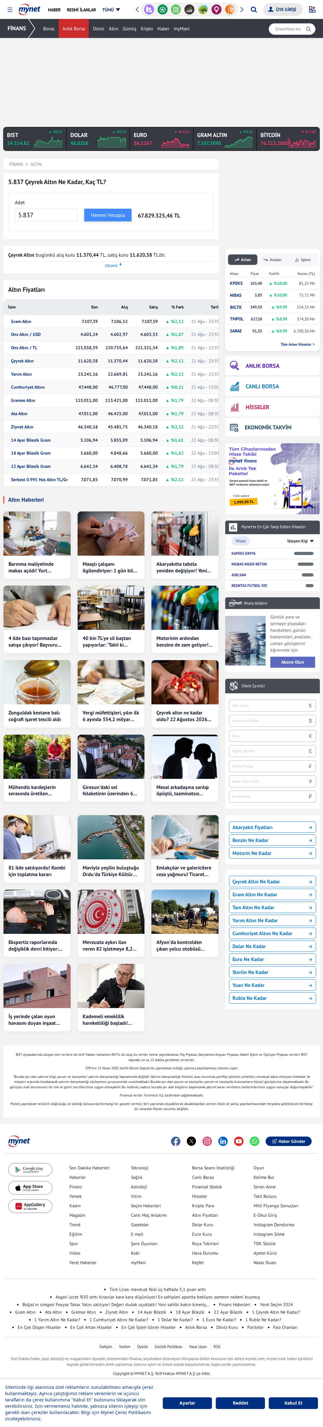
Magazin (77, 1215)
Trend (74, 1224)
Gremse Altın (23, 400)
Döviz (98, 29)
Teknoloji (140, 1168)
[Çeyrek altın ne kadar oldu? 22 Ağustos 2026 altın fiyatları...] (185, 682)
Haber (163, 29)
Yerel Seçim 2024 (276, 1304)
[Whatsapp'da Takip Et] (254, 1141)
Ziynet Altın (22, 427)
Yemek (75, 1196)
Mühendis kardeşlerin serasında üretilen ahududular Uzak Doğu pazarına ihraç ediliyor (34, 790)
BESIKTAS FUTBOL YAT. (250, 585)
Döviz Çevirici (253, 686)
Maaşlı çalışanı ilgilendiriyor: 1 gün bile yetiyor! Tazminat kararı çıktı (109, 567)
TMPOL (237, 319)
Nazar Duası (265, 1262)
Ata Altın (19, 413)
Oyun (259, 1168)
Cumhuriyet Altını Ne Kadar (262, 933)
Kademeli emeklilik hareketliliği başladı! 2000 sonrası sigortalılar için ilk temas (110, 1019)
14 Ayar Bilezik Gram (30, 440)
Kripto (147, 29)
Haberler (77, 1177)
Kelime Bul (264, 1177)
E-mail (137, 1234)
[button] (10, 10)
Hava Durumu (205, 1253)
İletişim (105, 1346)
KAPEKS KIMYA (243, 553)
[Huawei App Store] (30, 1206)
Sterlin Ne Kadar (250, 972)
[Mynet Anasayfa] (29, 7)
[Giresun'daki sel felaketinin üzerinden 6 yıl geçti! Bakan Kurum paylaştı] (111, 757)
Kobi (135, 1253)
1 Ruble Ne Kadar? (263, 1320)
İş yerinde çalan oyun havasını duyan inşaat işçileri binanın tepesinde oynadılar (36, 1019)
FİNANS (17, 28)
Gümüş (129, 29)
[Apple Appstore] (30, 1188)
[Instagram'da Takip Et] (207, 1141)
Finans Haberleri (234, 1304)
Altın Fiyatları (205, 1215)
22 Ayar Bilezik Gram (30, 466)
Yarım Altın (21, 374)
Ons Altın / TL (24, 347)
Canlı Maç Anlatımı (149, 1215)
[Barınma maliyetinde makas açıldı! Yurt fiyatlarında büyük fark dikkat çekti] (37, 533)
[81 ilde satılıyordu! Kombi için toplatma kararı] (37, 837)
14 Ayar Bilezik (152, 1312)
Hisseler (199, 1196)
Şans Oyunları (144, 1243)
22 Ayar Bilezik (228, 1312)
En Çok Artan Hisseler (91, 1327)
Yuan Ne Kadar (248, 985)
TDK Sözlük (265, 1243)
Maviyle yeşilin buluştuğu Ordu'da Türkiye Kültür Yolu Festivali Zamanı (111, 871)
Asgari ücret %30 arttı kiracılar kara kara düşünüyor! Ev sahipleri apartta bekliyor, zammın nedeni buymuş (158, 1297)
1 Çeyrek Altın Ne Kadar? (276, 1312)
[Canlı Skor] (162, 9)
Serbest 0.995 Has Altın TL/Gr (39, 479)
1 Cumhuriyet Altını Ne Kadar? (119, 1320)
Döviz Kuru (227, 1327)
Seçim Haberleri (146, 1206)
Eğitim (75, 1234)
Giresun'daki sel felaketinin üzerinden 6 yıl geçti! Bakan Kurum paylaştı (108, 790)
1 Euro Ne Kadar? (219, 1320)
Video (74, 1253)
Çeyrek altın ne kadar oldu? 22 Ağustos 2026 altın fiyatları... (181, 716)
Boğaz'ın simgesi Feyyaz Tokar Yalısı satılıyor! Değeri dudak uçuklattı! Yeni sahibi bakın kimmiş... (115, 1304)
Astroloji (139, 1187)
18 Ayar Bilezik (190, 1312)
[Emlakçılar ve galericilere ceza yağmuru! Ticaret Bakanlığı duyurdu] (185, 837)
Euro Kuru (202, 1234)
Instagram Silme (269, 1234)
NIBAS (235, 295)
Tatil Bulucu (265, 1196)
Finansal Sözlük (207, 1187)
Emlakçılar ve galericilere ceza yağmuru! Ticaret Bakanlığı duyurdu (183, 871)
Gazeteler (140, 1224)
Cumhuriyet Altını (28, 387)
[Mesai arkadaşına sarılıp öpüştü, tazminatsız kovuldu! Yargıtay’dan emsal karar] (185, 757)
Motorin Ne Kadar (252, 853)
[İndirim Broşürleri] (149, 9)
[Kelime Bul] (176, 9)
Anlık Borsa (73, 29)
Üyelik (142, 1346)
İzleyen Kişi (297, 541)
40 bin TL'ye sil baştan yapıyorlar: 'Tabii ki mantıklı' (107, 641)
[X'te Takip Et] (191, 1141)
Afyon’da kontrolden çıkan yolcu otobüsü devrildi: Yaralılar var (179, 945)
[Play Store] (30, 1170)
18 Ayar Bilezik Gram (30, 453)
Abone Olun (292, 662)
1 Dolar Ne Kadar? (175, 1320)
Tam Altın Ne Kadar (253, 907)
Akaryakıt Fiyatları (252, 827)
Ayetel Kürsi (265, 1253)
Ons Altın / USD (26, 334)
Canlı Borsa (203, 1177)
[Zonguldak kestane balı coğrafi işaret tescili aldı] (37, 682)
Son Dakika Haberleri (89, 1168)
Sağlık (137, 1177)
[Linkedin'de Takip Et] (223, 1141)
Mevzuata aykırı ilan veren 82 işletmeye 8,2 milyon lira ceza (107, 945)
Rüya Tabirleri (205, 1243)
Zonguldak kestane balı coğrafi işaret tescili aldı (35, 715)
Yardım (125, 1346)
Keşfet (198, 1262)
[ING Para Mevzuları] (230, 9)
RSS (217, 1346)
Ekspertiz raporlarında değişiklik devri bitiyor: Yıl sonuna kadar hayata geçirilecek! (35, 945)
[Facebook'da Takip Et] (175, 1141)
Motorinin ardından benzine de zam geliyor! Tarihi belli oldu (182, 641)
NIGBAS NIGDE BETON (249, 564)
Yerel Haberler (83, 1262)
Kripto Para (203, 1206)
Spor (73, 1243)
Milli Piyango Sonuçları (276, 1206)
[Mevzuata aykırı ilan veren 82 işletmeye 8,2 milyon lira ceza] (111, 912)
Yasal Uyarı (198, 1346)
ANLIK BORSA (262, 365)
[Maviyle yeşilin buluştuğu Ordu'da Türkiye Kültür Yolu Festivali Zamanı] (111, 837)
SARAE (236, 331)
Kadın (75, 1206)
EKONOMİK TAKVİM (268, 427)
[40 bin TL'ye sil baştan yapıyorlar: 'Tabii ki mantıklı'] (111, 608)
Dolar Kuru (202, 1224)
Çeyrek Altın (22, 361)
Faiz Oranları (285, 1327)
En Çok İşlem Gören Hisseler (148, 1327)
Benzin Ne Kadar (250, 840)
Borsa (48, 29)
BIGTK (236, 307)
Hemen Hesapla (108, 215)
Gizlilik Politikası (168, 1346)
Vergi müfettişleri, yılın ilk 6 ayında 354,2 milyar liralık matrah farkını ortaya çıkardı (111, 716)
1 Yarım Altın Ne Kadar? (57, 1320)
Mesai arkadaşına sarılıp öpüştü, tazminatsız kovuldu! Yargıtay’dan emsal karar (182, 790)
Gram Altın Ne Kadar (254, 894)
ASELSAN (239, 574)
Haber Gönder (292, 1141)
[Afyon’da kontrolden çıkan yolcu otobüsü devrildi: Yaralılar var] (185, 912)
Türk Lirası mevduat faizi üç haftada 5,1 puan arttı (157, 1289)
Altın (113, 29)
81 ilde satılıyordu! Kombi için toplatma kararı (37, 870)
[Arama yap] (254, 9)
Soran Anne (265, 1187)
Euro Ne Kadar (248, 959)
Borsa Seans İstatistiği (213, 1168)
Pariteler (255, 1327)
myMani (182, 29)
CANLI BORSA (262, 386)
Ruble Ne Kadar (249, 998)
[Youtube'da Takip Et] (239, 1141)
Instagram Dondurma (274, 1224)
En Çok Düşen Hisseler (39, 1327)
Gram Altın (21, 321)
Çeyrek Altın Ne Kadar (256, 881)
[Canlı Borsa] (189, 9)
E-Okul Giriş (265, 1215)
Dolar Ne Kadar (249, 946)
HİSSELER (257, 407)
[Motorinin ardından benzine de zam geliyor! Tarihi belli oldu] (185, 608)
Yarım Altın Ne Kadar (255, 920)
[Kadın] (216, 9)
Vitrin (136, 1196)
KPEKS (236, 283)
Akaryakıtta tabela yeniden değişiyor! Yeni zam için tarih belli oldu (182, 567)
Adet (20, 202)
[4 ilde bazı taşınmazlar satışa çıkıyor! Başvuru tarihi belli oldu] (37, 608)
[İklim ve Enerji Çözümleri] (203, 9)
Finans (75, 1187)
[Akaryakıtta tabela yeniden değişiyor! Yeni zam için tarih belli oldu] (185, 533)
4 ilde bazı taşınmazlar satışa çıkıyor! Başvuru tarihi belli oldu (33, 641)
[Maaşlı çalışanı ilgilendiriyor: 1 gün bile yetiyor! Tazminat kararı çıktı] (111, 533)
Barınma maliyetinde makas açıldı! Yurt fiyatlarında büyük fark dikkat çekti (33, 567)
